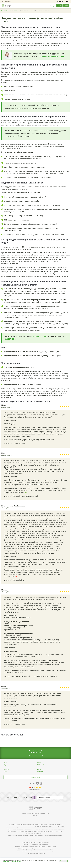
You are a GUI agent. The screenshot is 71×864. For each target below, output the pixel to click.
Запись (66, 5)
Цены (5, 771)
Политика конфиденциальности (35, 853)
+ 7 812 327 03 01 (62, 1)
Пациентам (40, 771)
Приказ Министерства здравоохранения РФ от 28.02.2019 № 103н (35, 846)
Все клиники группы (44, 797)
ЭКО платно (7, 767)
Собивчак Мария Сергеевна (51, 56)
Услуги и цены (7, 765)
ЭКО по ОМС (40, 765)
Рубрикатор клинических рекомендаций (35, 844)
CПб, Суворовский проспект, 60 (35, 755)
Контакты (6, 769)
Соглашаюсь (63, 861)
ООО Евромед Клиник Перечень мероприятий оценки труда (35, 851)
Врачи (39, 762)
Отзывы (39, 769)
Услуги (15, 10)
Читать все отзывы (12, 734)
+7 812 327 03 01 (36, 751)
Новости (39, 767)
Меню (59, 5)
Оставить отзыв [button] (35, 777)
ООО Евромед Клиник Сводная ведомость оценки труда (35, 849)
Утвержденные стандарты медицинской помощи (35, 842)
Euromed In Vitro (6, 10)
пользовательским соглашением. (12, 861)
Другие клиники (7, 1)
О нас (5, 762)
